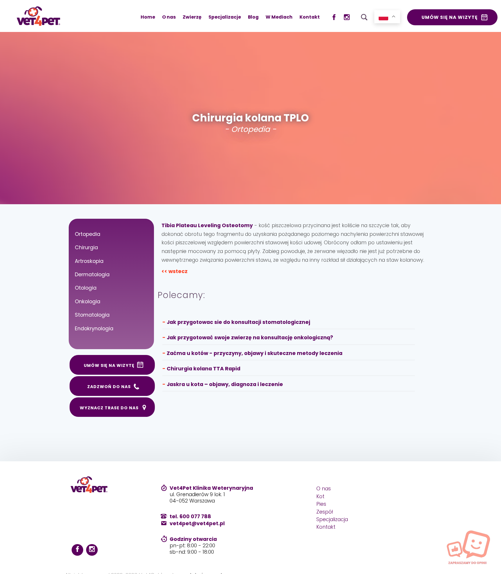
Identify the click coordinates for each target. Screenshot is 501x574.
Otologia (86, 287)
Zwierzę (192, 17)
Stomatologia (92, 314)
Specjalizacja (332, 519)
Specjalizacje (224, 17)
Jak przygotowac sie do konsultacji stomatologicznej (238, 322)
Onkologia (87, 301)
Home (148, 17)
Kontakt (309, 17)
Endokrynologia (94, 328)
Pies (321, 504)
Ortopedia (87, 234)
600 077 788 (195, 516)
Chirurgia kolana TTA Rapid (203, 368)
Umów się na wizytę (450, 17)
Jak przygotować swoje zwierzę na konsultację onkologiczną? (250, 337)
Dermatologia (92, 274)
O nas (169, 17)
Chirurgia (86, 247)
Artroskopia (89, 261)
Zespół (324, 511)
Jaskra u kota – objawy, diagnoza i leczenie (225, 384)
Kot (320, 496)
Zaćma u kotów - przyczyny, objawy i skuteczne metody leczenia (254, 353)
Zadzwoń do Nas (109, 387)
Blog (253, 17)
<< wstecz (174, 271)
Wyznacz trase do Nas (109, 408)
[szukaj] (364, 16)
